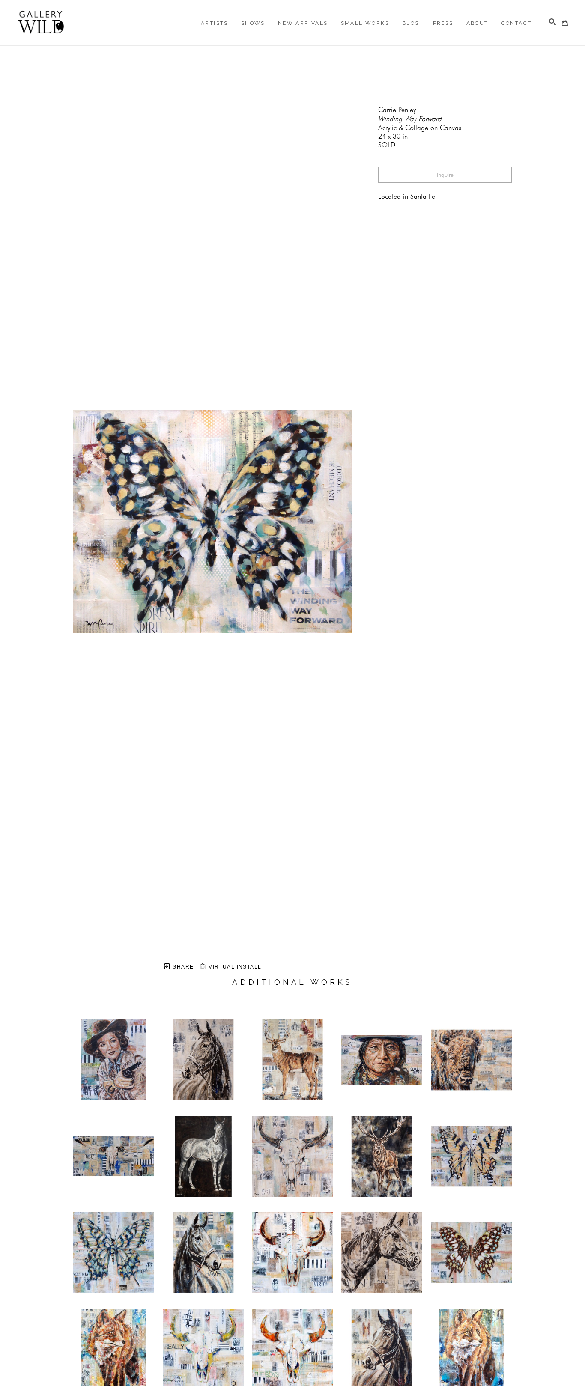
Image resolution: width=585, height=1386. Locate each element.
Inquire (445, 174)
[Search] (552, 21)
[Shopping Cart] (565, 22)
